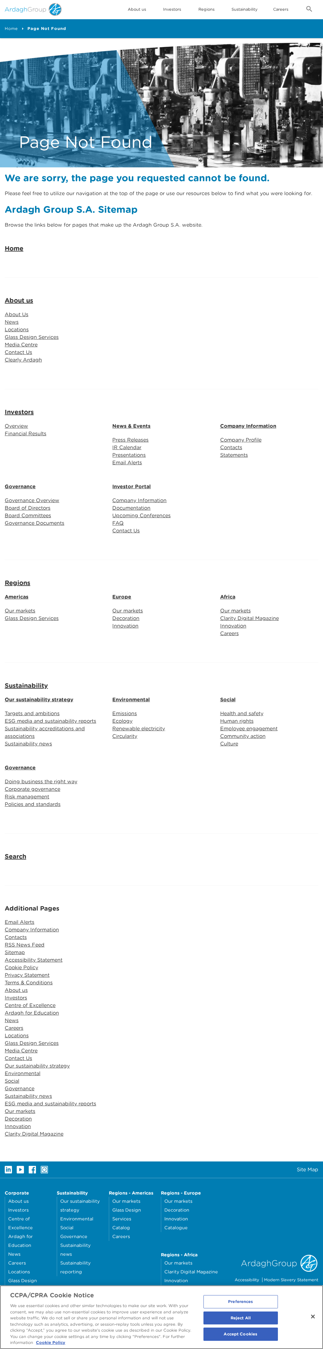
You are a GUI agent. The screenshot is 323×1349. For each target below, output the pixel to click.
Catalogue (176, 1227)
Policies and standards (33, 804)
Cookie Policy (21, 967)
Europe (121, 597)
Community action (243, 736)
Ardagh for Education (32, 1013)
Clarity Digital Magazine (249, 618)
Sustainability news (28, 744)
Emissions (124, 713)
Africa (227, 597)
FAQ (118, 523)
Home (11, 28)
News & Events (131, 426)
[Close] (313, 1316)
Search (15, 856)
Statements (234, 455)
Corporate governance (32, 789)
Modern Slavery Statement (291, 1279)
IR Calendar (126, 447)
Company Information (248, 426)
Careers (280, 9)
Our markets (20, 611)
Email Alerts (127, 463)
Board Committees (28, 515)
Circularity (124, 736)
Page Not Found (46, 28)
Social (228, 700)
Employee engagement (249, 729)
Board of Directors (27, 508)
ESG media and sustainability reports (50, 721)
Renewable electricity (138, 729)
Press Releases (130, 440)
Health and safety (241, 713)
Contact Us (18, 352)
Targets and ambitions (32, 713)
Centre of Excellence (30, 1005)
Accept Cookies (240, 1334)
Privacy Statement (27, 975)
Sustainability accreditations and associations (45, 732)
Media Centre (21, 345)
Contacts (231, 447)
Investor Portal (131, 486)
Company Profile (240, 440)
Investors (172, 9)
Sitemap (15, 952)
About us (19, 300)
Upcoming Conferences (141, 515)
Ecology (122, 721)
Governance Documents (34, 523)
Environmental (131, 700)
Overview (16, 426)
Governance (20, 486)
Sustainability (245, 9)
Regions (17, 583)
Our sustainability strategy (39, 700)
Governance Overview (32, 500)
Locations (17, 330)
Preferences (240, 1301)
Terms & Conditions (29, 983)
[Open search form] (309, 10)
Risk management (27, 797)
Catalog (121, 1227)
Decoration (125, 618)
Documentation (131, 508)
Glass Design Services (32, 337)
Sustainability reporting (75, 1267)
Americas (16, 597)
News (12, 322)
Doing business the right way (41, 782)
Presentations (129, 455)
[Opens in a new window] (8, 1169)
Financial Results (25, 434)
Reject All (241, 1318)
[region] (161, 1317)
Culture (229, 744)
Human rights (237, 721)
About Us (16, 314)
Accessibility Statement (33, 960)
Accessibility (247, 1279)
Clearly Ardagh (23, 360)
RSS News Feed (24, 945)
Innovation (125, 626)
